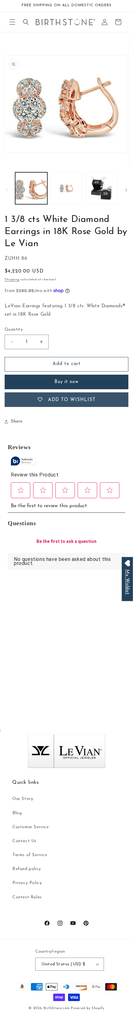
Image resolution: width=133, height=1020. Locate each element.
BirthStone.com (57, 1008)
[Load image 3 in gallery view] (101, 188)
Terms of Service (29, 855)
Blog (17, 813)
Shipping (12, 279)
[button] (12, 22)
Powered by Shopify (88, 1008)
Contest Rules (27, 897)
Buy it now (66, 382)
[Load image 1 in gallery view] (31, 188)
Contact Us (24, 841)
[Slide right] (126, 190)
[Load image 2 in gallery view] (66, 188)
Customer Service (30, 827)
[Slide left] (7, 190)
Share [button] (17, 421)
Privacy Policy (27, 883)
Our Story (22, 799)
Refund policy (26, 869)
